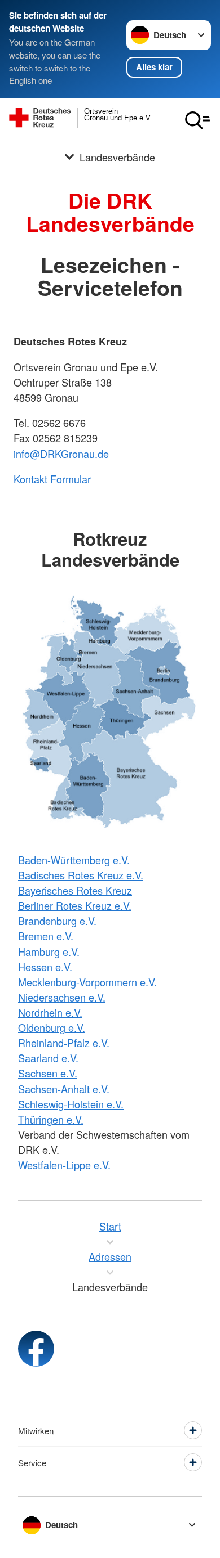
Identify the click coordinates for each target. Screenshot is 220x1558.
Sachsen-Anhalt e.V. (63, 1088)
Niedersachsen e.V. (61, 997)
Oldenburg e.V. (51, 1027)
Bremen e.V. (45, 935)
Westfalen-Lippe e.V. (64, 1164)
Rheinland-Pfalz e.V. (63, 1042)
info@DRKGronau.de (61, 453)
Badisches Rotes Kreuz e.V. (80, 875)
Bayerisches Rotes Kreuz (75, 890)
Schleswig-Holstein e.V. (71, 1104)
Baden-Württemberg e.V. (74, 859)
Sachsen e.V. (47, 1073)
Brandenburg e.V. (57, 920)
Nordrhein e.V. (50, 1012)
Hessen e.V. (45, 966)
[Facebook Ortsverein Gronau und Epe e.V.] (36, 1349)
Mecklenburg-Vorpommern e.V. (87, 982)
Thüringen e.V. (50, 1119)
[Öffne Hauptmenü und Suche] (197, 120)
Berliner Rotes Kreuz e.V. (74, 905)
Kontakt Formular (52, 479)
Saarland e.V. (48, 1057)
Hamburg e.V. (49, 951)
